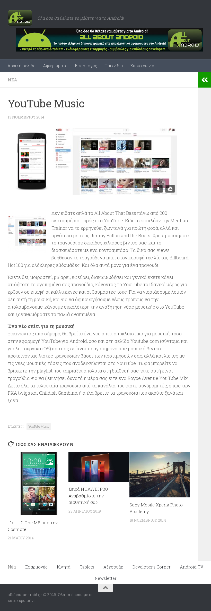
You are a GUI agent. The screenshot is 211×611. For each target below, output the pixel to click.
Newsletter (106, 578)
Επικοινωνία (142, 65)
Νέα (12, 79)
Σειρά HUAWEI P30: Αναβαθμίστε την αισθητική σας (88, 495)
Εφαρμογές (86, 65)
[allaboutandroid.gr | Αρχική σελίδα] (20, 18)
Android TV (191, 567)
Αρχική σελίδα (21, 65)
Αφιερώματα (55, 65)
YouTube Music (38, 426)
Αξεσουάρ (113, 567)
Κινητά (64, 567)
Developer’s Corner (152, 567)
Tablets (87, 567)
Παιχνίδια (113, 65)
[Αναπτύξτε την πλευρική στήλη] (204, 80)
